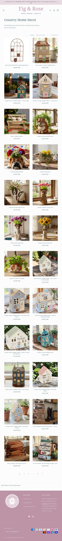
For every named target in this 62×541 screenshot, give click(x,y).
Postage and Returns (29, 506)
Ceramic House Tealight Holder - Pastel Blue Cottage (16, 427)
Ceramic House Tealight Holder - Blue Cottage (17, 389)
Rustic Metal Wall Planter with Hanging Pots (16, 65)
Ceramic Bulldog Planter (16, 171)
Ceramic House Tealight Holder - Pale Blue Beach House (16, 316)
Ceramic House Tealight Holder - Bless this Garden (45, 390)
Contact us (45, 503)
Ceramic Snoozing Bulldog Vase (45, 136)
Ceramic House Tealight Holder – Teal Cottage (17, 100)
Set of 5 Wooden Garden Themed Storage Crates (45, 463)
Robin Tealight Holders (17, 136)
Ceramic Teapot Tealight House (45, 352)
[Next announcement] (59, 2)
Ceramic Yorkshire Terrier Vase (45, 207)
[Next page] (42, 473)
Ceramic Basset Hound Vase (45, 243)
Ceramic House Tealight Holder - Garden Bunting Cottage (45, 316)
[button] (3, 10)
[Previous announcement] (3, 2)
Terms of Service (27, 502)
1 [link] (19, 473)
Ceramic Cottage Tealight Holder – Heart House (45, 100)
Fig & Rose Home (11, 537)
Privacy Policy (27, 498)
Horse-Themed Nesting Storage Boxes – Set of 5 (45, 426)
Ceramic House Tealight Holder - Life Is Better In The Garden (45, 279)
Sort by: (32, 35)
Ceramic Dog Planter (45, 171)
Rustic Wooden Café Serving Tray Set (16, 463)
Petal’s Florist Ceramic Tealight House (45, 65)
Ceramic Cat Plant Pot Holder (16, 278)
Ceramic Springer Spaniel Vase (17, 207)
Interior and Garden (19, 537)
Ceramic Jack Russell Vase (16, 243)
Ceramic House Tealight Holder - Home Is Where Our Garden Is (16, 353)
